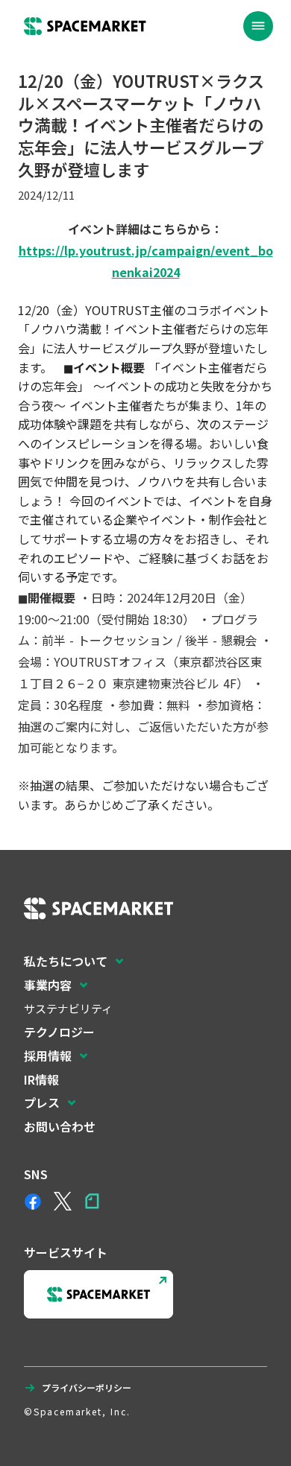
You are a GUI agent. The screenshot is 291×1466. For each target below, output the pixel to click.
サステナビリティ (68, 1008)
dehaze (258, 26)
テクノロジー (59, 1032)
